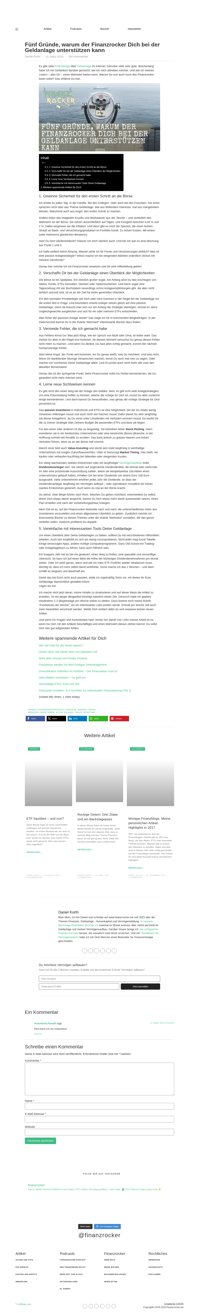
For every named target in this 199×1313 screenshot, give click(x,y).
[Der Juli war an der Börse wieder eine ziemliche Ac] (121, 1209)
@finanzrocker (99, 1235)
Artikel (47, 28)
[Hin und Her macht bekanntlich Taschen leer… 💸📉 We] (78, 1209)
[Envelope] (85, 1306)
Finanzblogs (62, 66)
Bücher (104, 28)
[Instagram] (96, 950)
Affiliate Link (25, 1304)
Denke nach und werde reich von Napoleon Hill (68, 651)
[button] (35, 718)
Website (30, 1126)
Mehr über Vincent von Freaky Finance (63, 658)
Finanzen (70, 710)
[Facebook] (90, 950)
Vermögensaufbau (130, 462)
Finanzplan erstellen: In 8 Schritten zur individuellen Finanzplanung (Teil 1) (85, 690)
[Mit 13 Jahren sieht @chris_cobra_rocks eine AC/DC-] (34, 1209)
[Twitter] (108, 950)
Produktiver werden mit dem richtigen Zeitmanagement (73, 664)
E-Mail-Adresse (35, 1114)
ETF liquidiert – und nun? (45, 818)
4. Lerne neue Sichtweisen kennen (66, 179)
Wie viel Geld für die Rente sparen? (61, 645)
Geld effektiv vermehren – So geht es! (62, 677)
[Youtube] (114, 950)
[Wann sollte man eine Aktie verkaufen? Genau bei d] (165, 1209)
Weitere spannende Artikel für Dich (62, 187)
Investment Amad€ (45, 1023)
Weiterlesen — (34, 852)
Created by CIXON (173, 1303)
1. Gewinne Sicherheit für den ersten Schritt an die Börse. (78, 167)
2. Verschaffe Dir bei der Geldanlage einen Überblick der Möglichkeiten (84, 171)
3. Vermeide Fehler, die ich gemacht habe (70, 175)
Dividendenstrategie (51, 710)
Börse (32, 710)
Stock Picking (65, 712)
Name (29, 1101)
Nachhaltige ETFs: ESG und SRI (59, 684)
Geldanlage (84, 66)
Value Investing (85, 712)
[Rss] (102, 1306)
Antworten (38, 1034)
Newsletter (134, 28)
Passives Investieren (41, 712)
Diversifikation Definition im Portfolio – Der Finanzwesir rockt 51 (78, 671)
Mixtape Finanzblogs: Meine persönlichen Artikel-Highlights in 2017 (149, 823)
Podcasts (76, 28)
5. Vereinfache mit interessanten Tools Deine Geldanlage (77, 183)
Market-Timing (87, 710)
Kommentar (33, 1060)
